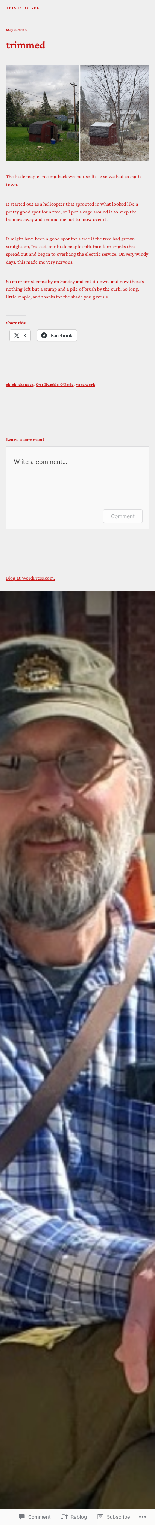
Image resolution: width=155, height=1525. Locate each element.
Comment (123, 516)
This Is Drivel (22, 8)
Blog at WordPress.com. (30, 578)
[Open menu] (144, 7)
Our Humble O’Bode (55, 384)
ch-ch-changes (19, 384)
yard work (85, 384)
